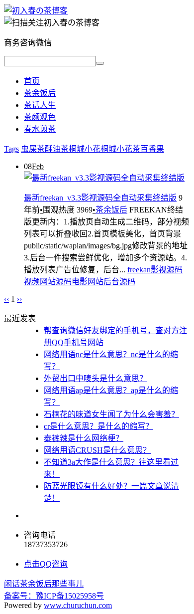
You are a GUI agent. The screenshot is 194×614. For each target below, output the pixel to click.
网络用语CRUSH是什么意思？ (97, 450)
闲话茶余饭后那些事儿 (44, 584)
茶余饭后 (40, 93)
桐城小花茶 (120, 149)
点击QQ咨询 (46, 564)
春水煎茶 (40, 129)
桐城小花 (84, 149)
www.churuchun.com (78, 605)
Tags (11, 149)
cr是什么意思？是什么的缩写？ (98, 426)
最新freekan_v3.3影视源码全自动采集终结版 (100, 198)
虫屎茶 (33, 149)
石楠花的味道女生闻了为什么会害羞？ (111, 414)
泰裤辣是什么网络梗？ (83, 438)
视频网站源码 (48, 281)
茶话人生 (40, 105)
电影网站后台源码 (103, 281)
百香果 (152, 149)
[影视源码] (36, 10)
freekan (139, 269)
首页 (32, 81)
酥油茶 (57, 149)
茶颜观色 (40, 117)
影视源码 (167, 269)
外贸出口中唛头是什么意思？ (95, 378)
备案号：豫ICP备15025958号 (54, 596)
